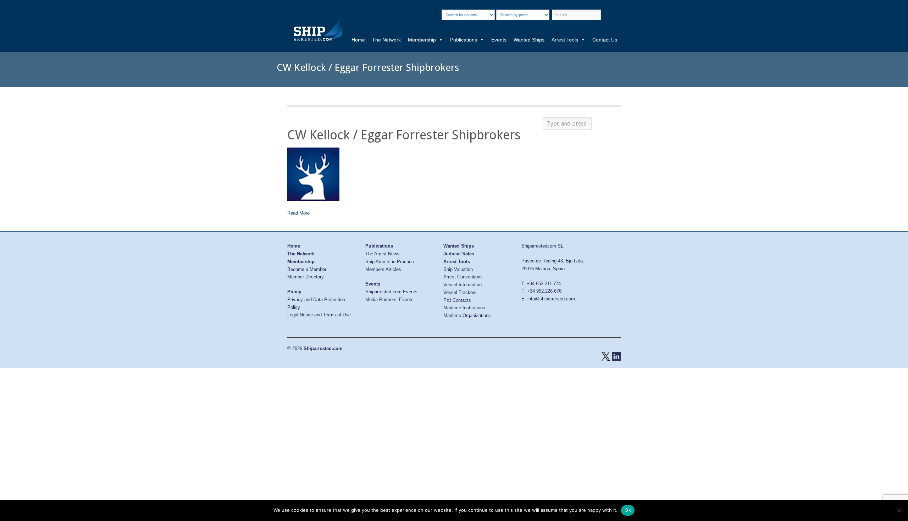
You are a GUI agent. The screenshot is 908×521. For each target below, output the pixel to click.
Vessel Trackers (460, 292)
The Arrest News (382, 253)
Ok (628, 510)
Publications (463, 40)
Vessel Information (462, 284)
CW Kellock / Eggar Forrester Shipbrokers (404, 135)
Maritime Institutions (464, 307)
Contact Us (604, 40)
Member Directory (305, 276)
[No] (899, 510)
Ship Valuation (458, 269)
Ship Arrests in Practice (389, 261)
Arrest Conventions (463, 276)
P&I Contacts (457, 300)
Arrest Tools (565, 40)
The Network (386, 40)
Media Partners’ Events (389, 299)
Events (498, 40)
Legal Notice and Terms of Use (319, 314)
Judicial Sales (458, 253)
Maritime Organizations (467, 315)
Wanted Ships (529, 40)
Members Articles (383, 269)
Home (358, 40)
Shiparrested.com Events (391, 291)
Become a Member (306, 269)
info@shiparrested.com (551, 298)
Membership (422, 40)
